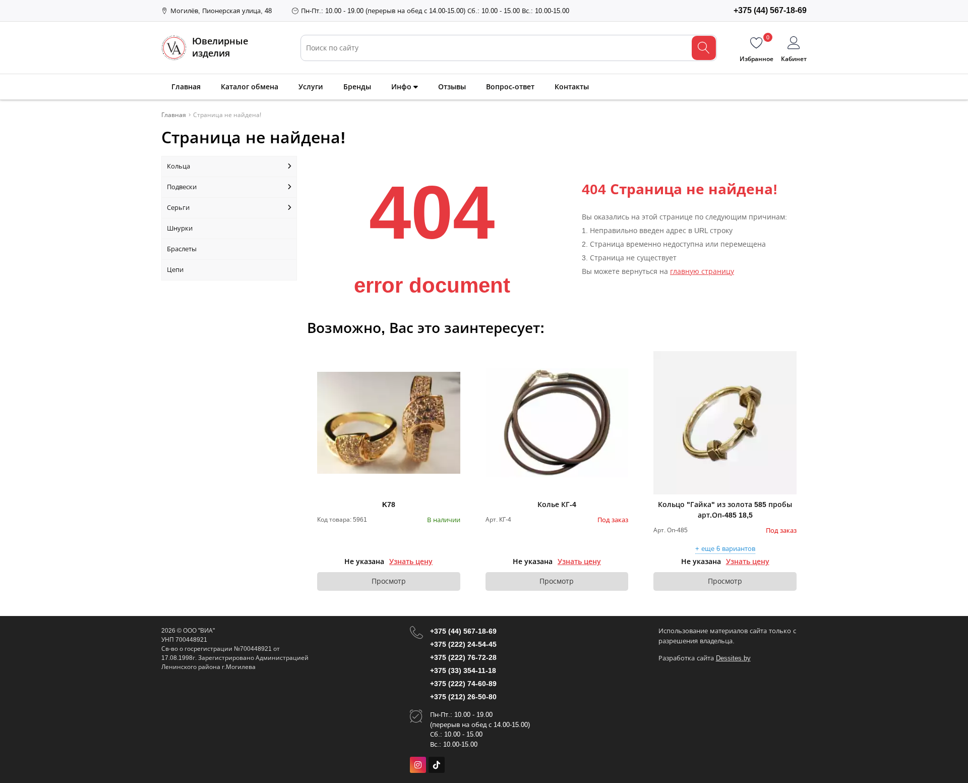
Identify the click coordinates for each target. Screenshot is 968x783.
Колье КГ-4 (556, 504)
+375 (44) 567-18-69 (463, 631)
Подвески (182, 187)
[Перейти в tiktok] (437, 765)
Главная (186, 87)
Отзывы (452, 87)
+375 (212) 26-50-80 (463, 697)
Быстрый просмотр (388, 422)
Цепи (175, 269)
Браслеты (182, 249)
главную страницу (702, 271)
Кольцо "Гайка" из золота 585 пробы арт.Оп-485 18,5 (725, 509)
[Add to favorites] (453, 358)
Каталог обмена (249, 87)
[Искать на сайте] (704, 48)
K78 (388, 504)
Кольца (178, 166)
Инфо (402, 87)
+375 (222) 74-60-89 (463, 684)
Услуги (310, 87)
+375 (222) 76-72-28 (463, 657)
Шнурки (180, 228)
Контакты (572, 87)
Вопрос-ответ (510, 87)
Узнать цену (411, 561)
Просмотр (389, 581)
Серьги (178, 207)
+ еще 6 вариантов (725, 548)
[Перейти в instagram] (418, 765)
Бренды (357, 87)
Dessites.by (733, 658)
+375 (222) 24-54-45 (463, 644)
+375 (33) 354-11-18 (463, 670)
